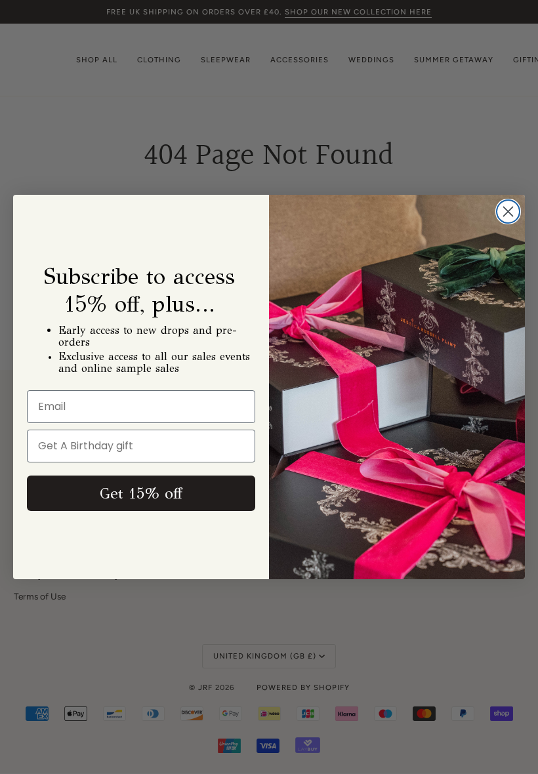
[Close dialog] (508, 211)
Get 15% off (141, 493)
